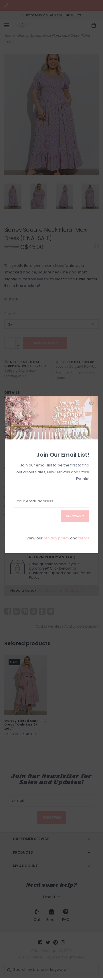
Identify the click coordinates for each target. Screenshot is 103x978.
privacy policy (56, 538)
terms (83, 538)
